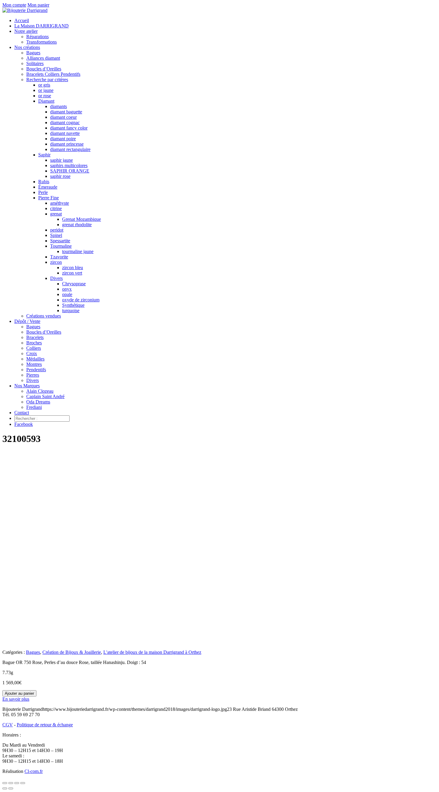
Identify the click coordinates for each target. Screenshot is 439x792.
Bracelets (35, 337)
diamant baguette (66, 111)
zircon (56, 262)
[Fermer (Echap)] (22, 783)
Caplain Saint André (45, 396)
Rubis (43, 181)
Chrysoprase (74, 283)
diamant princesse (67, 144)
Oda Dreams (38, 401)
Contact (21, 412)
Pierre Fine (48, 197)
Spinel (56, 235)
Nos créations (27, 47)
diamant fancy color (69, 127)
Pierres (32, 374)
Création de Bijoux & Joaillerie (71, 652)
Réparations (37, 36)
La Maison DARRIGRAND (41, 25)
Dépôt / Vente (27, 321)
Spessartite (60, 240)
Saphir (44, 154)
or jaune (45, 90)
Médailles (35, 358)
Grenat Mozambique (81, 219)
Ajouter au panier (19, 693)
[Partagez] (16, 783)
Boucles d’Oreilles (43, 68)
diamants (58, 106)
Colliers (33, 348)
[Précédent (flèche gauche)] (4, 788)
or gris (44, 84)
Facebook (23, 424)
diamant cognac (65, 122)
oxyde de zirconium (80, 299)
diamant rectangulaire (70, 149)
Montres (34, 364)
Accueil (21, 20)
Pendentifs (36, 369)
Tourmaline (61, 246)
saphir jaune (61, 160)
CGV (7, 724)
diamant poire (63, 138)
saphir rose (60, 176)
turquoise (70, 310)
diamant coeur (63, 117)
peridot (56, 229)
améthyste (59, 203)
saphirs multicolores (69, 165)
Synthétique (73, 305)
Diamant (46, 101)
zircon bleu (72, 267)
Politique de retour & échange (45, 724)
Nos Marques (27, 385)
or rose (44, 95)
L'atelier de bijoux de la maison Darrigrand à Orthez (152, 652)
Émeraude (47, 186)
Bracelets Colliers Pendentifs (53, 74)
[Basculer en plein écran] (10, 783)
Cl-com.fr (33, 771)
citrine (56, 208)
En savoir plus (15, 699)
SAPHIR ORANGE (69, 170)
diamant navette (65, 133)
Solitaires (35, 63)
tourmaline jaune (77, 251)
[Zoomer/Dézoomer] (4, 783)
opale (67, 294)
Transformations (41, 41)
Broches (34, 342)
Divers (56, 278)
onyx (67, 289)
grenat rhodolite (77, 224)
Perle (43, 192)
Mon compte (14, 4)
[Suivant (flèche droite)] (10, 788)
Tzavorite (59, 256)
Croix (31, 353)
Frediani (34, 407)
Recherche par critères (47, 79)
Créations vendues (43, 315)
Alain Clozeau (39, 391)
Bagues (33, 52)
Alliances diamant (43, 58)
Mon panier (38, 4)
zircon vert (72, 272)
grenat (56, 213)
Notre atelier (26, 31)
